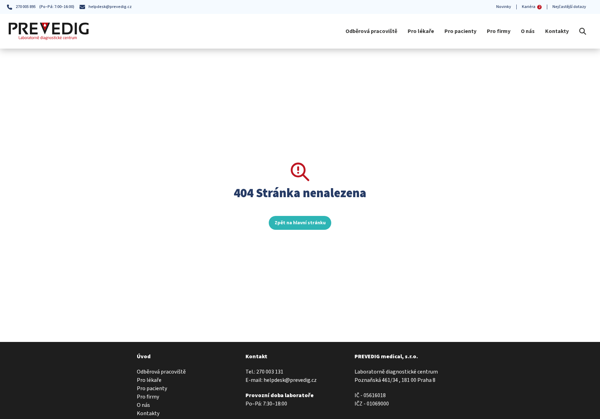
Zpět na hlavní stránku (300, 222)
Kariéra (531, 7)
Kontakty (557, 31)
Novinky (503, 7)
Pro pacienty (460, 31)
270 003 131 (269, 372)
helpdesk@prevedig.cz (110, 7)
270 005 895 (26, 7)
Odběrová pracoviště (371, 31)
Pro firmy (498, 31)
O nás (528, 31)
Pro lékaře (421, 31)
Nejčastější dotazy (569, 7)
